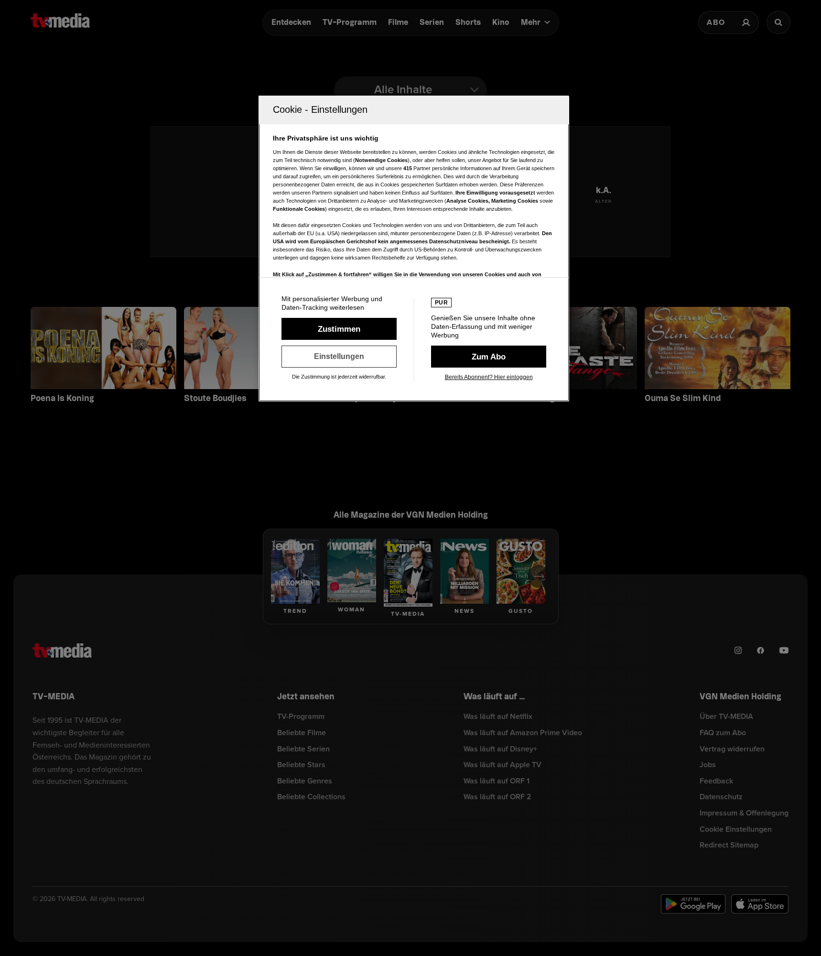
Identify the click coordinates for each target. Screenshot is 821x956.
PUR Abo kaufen (488, 357)
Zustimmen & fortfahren (339, 329)
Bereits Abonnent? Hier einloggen (489, 377)
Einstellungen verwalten (339, 357)
